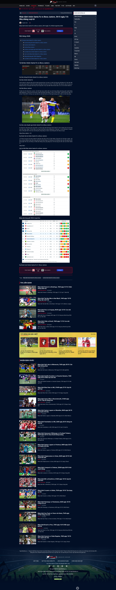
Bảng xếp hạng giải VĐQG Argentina (32, 56)
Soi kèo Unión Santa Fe (29, 45)
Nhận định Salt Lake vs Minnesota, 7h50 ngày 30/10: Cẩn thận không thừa (55, 365)
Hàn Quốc (77, 62)
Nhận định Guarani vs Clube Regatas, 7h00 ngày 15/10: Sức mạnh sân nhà (54, 536)
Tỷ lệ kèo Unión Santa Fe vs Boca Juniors (31, 40)
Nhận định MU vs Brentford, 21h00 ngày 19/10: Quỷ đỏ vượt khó (54, 479)
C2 (75, 33)
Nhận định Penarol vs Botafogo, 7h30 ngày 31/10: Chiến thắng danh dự (55, 287)
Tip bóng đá (41, 5)
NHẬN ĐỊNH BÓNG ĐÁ (33, 12)
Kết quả (60, 30)
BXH (74, 5)
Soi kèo (28, 5)
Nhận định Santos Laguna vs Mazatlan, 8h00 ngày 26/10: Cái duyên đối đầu (55, 411)
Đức (75, 22)
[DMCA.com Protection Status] (58, 579)
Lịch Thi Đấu (68, 5)
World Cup (77, 68)
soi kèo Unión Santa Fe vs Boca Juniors (51, 277)
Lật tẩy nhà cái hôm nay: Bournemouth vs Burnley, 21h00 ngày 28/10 (48, 352)
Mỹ (75, 56)
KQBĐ (52, 5)
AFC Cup (76, 39)
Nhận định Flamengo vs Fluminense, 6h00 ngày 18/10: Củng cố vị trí (54, 502)
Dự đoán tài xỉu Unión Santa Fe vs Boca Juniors (35, 51)
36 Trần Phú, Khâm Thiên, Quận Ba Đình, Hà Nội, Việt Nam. (60, 574)
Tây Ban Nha (77, 19)
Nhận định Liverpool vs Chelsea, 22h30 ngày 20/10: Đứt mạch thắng (54, 468)
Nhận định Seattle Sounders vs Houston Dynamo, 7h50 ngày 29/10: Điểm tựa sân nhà (54, 376)
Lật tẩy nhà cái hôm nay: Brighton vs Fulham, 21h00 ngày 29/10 (29, 352)
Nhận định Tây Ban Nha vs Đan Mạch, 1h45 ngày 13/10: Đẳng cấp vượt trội (54, 299)
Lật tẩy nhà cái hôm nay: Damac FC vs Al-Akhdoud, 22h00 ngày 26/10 (86, 352)
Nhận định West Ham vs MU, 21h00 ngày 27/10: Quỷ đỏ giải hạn (54, 388)
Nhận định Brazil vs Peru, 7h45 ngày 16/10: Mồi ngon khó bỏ (54, 525)
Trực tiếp (57, 5)
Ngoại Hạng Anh (78, 16)
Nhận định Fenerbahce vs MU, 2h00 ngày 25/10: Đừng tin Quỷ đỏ (55, 422)
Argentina (77, 47)
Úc (75, 45)
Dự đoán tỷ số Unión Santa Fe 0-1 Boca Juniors (35, 58)
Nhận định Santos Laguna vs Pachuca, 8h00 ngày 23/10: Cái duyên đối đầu (55, 445)
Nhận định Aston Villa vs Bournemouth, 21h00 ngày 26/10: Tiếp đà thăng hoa (53, 399)
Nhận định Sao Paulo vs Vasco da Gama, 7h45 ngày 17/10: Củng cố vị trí (53, 514)
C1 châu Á (77, 42)
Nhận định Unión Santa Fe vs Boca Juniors (32, 277)
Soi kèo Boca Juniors (29, 47)
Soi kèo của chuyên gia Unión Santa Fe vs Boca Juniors (37, 49)
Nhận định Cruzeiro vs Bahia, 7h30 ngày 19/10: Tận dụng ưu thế (55, 491)
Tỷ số (62, 5)
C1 (75, 30)
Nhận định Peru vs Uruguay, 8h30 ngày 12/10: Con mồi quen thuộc (54, 310)
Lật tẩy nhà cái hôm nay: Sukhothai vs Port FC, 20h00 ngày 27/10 (66, 352)
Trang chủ (22, 5)
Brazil (76, 36)
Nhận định (33, 5)
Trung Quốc (77, 50)
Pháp (76, 27)
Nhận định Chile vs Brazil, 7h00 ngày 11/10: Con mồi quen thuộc (53, 322)
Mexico (76, 53)
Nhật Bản (76, 65)
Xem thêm (93, 334)
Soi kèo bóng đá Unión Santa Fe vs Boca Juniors (35, 42)
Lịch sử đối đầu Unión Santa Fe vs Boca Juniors (35, 54)
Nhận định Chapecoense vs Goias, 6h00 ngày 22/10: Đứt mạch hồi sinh (55, 456)
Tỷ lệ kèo (47, 5)
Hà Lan (76, 59)
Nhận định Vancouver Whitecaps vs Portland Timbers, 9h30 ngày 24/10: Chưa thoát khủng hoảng (54, 433)
